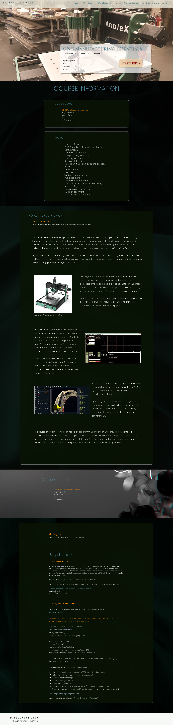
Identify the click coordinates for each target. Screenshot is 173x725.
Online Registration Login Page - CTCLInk (64, 694)
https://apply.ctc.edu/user (59, 633)
